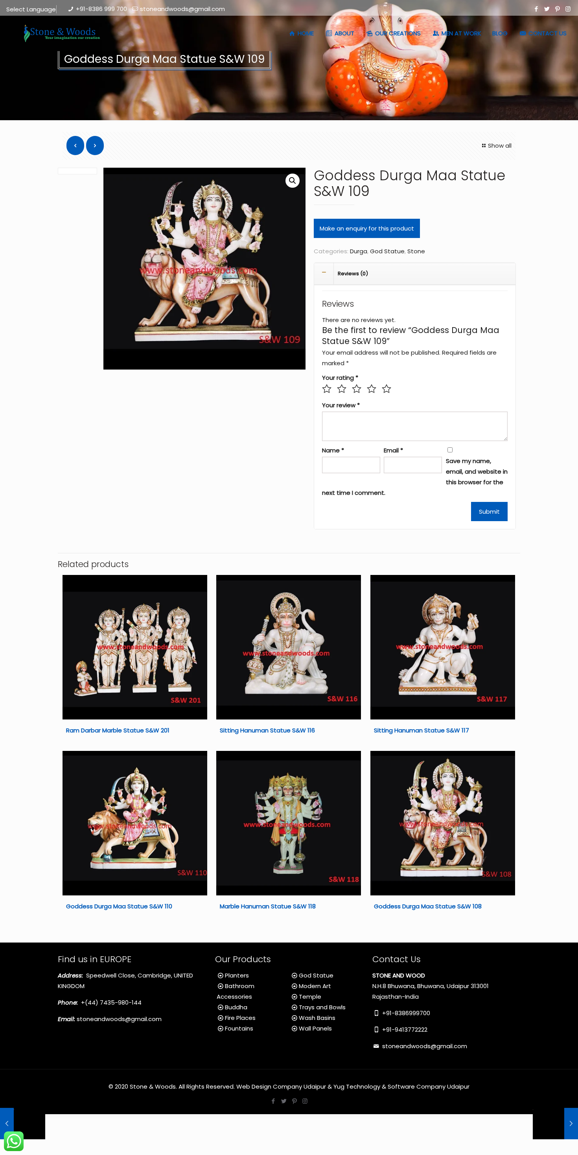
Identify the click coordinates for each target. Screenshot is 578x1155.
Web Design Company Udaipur (281, 1086)
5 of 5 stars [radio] (386, 389)
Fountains (239, 1028)
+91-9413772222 (404, 1029)
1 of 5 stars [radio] (326, 389)
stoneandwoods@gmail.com (182, 9)
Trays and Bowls (322, 1007)
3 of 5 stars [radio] (356, 389)
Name (333, 450)
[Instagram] (568, 9)
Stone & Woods (153, 1086)
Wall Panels (315, 1028)
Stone (416, 251)
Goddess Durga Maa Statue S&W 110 (119, 906)
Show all (500, 145)
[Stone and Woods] (60, 33)
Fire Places (240, 1018)
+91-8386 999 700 (101, 9)
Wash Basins (317, 1018)
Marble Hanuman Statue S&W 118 (268, 906)
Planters (237, 975)
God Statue (387, 251)
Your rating (340, 377)
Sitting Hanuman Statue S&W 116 (267, 730)
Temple (310, 996)
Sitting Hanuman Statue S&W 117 (421, 730)
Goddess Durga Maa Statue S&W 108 (428, 906)
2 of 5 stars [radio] (341, 389)
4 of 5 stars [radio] (371, 389)
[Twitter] (547, 9)
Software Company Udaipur (428, 1086)
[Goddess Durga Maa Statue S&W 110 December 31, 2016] (555, 1123)
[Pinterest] (557, 9)
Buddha (236, 1007)
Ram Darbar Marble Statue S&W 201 (117, 730)
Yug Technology (356, 1086)
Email (393, 450)
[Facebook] (536, 9)
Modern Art (315, 986)
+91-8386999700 (405, 1013)
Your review (341, 405)
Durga (358, 251)
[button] (292, 181)
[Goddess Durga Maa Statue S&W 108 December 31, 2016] (22, 1123)
